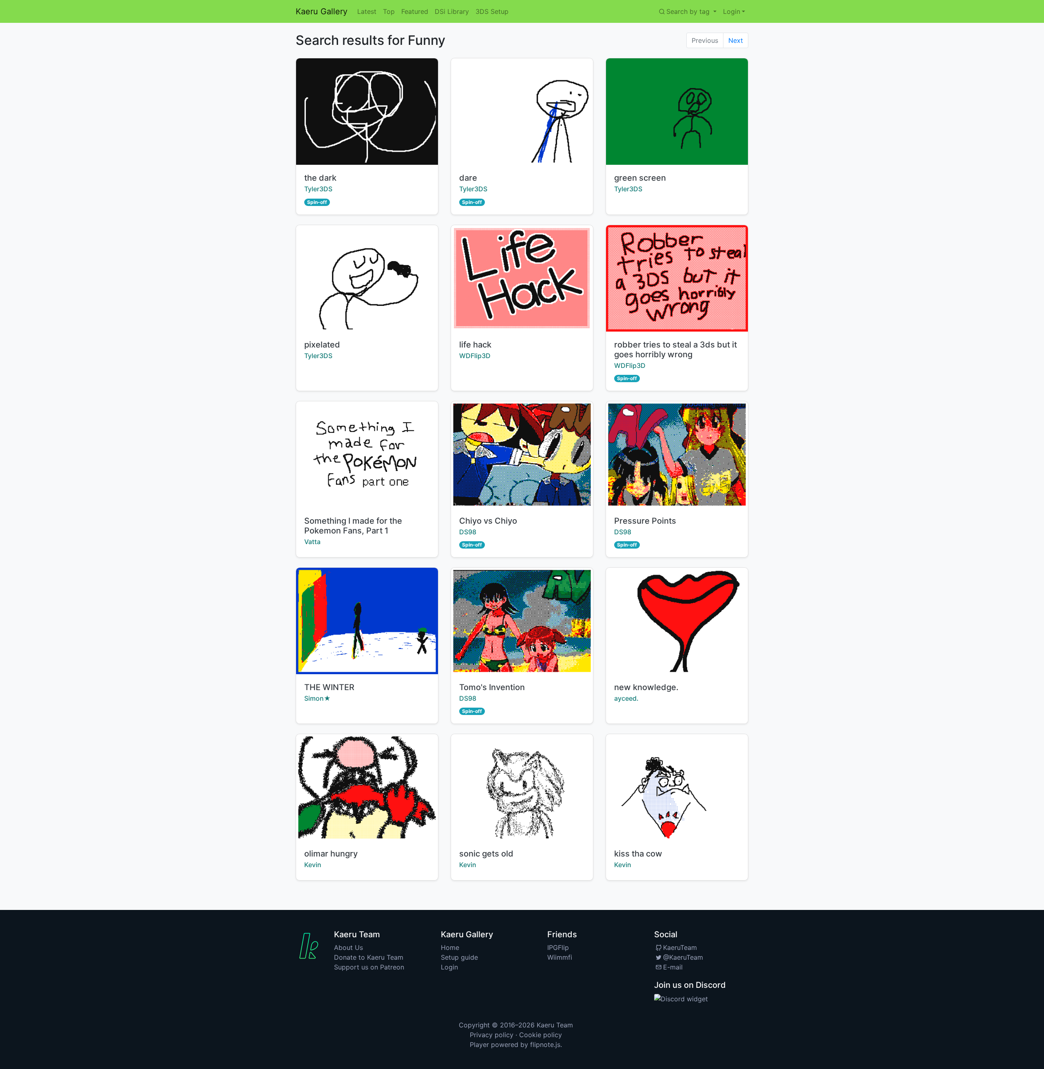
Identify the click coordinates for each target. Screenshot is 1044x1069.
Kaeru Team (555, 1025)
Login (449, 967)
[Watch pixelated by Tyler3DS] (367, 278)
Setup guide (459, 957)
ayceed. (626, 698)
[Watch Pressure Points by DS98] (677, 454)
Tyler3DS (318, 189)
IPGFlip (558, 947)
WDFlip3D (475, 356)
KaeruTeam (680, 947)
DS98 (467, 532)
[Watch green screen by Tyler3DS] (677, 111)
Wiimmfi (559, 957)
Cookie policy (540, 1035)
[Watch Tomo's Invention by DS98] (522, 621)
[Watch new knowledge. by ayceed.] (677, 621)
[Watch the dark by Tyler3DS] (367, 111)
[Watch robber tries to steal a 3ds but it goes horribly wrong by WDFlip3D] (677, 278)
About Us (348, 947)
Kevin (312, 865)
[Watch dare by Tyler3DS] (522, 111)
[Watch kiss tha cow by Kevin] (677, 787)
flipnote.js (545, 1044)
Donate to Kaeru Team (368, 957)
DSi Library (452, 11)
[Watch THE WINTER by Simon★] (367, 621)
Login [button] (731, 11)
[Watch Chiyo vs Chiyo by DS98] (522, 454)
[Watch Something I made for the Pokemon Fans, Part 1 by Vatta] (367, 454)
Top (389, 11)
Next (735, 40)
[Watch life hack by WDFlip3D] (522, 278)
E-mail (673, 967)
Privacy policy (491, 1035)
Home (450, 947)
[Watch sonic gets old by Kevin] (522, 787)
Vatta (312, 542)
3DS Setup (492, 11)
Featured (414, 11)
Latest (366, 11)
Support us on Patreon (369, 967)
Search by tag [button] (689, 11)
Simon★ (317, 698)
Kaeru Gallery (321, 11)
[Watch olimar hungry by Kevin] (367, 787)
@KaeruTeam (683, 957)
